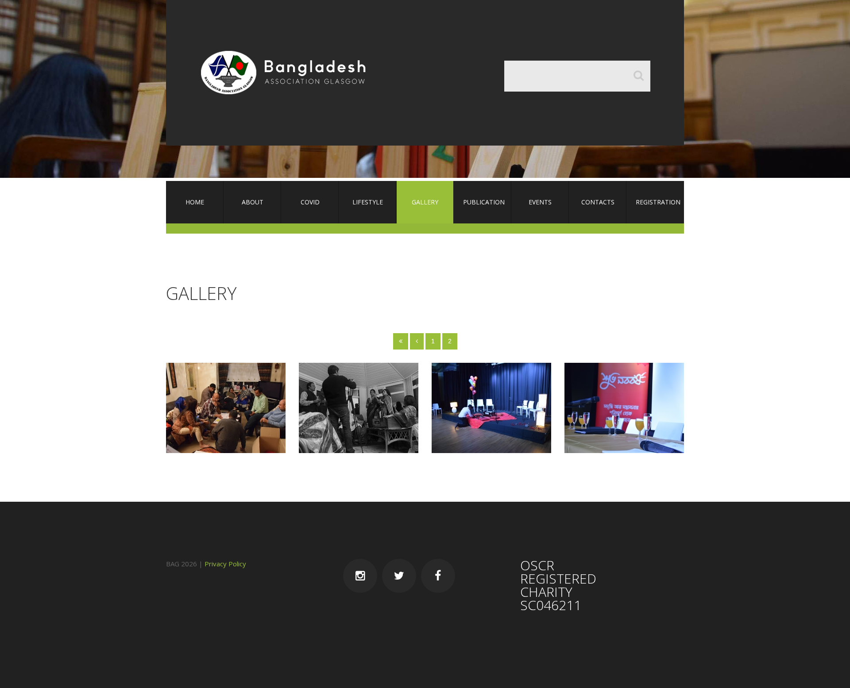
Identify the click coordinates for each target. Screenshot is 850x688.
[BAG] (287, 73)
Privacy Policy (225, 563)
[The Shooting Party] (358, 408)
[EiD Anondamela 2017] (491, 408)
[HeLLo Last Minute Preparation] (226, 408)
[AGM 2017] (624, 408)
